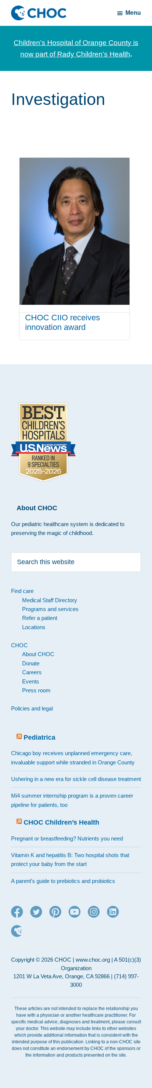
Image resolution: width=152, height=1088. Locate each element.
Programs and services (50, 609)
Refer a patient (39, 618)
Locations (33, 627)
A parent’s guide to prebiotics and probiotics (63, 881)
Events (30, 681)
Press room (36, 690)
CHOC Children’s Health (61, 822)
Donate (30, 663)
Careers (32, 672)
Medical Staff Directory (49, 600)
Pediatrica (39, 737)
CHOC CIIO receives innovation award (62, 322)
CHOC (19, 645)
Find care (22, 591)
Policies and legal (32, 708)
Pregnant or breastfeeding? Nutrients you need (67, 838)
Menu (133, 13)
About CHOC (38, 654)
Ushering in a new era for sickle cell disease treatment (76, 779)
